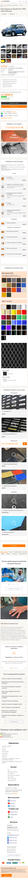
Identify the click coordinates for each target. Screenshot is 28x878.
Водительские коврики (14, 775)
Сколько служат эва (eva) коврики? (12, 678)
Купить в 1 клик (14, 103)
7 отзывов (11, 66)
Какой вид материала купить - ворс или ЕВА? (12, 696)
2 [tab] (11, 584)
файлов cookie (4, 872)
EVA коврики (11, 773)
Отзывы (4, 749)
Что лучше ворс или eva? (13, 127)
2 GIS (11, 817)
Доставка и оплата (6, 746)
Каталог (13, 767)
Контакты (4, 756)
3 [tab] (13, 584)
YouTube (12, 803)
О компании (5, 753)
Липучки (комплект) (9, 532)
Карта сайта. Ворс (12, 778)
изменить (13, 111)
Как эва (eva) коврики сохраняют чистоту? (11, 687)
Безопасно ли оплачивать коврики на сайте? (13, 716)
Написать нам (13, 837)
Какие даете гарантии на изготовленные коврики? (9, 711)
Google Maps (13, 814)
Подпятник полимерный (10, 486)
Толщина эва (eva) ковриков (10, 701)
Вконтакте (13, 800)
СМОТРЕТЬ (25, 443)
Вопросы (12, 14)
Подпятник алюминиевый (10, 464)
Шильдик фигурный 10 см (10, 434)
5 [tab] (17, 584)
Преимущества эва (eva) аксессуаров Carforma (13, 682)
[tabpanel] (14, 575)
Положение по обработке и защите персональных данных (11, 759)
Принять (6, 875)
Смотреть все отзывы (14, 588)
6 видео (4, 14)
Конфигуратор (14, 106)
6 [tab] (19, 584)
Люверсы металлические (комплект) (13, 510)
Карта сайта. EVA (12, 780)
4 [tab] (15, 584)
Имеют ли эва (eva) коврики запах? (12, 704)
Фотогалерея (5, 751)
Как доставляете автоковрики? (11, 707)
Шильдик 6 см (7, 411)
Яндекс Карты (14, 812)
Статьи (3, 748)
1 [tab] (9, 584)
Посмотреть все (14, 721)
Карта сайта (11, 777)
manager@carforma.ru (13, 835)
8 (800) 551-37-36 (12, 827)
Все (8, 770)
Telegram (12, 805)
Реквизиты (5, 755)
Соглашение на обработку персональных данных (12, 762)
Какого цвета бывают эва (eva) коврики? (11, 692)
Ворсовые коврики (12, 771)
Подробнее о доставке (6, 117)
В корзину (14, 545)
